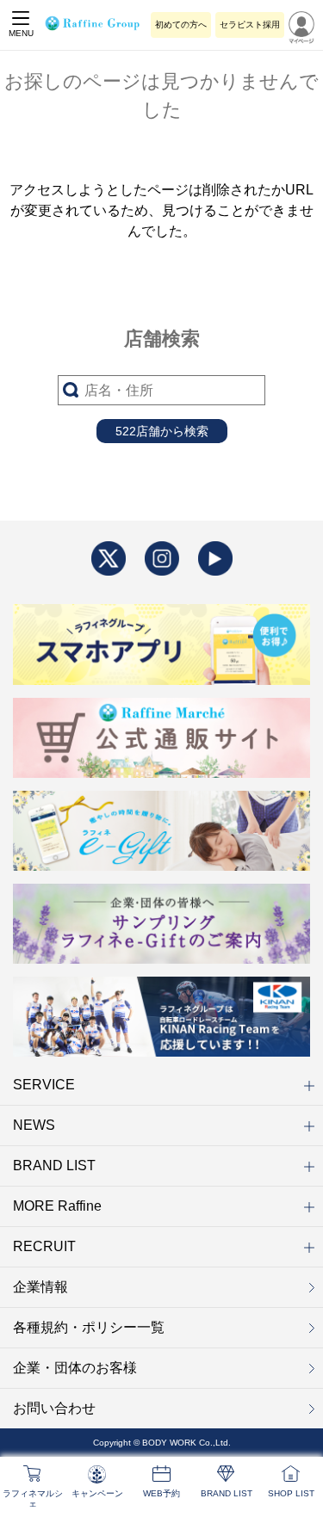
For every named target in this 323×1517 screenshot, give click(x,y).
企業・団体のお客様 (75, 1367)
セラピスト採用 (250, 24)
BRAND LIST (54, 1165)
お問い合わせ (54, 1408)
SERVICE (44, 1084)
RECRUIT (44, 1246)
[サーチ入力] (161, 390)
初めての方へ (181, 24)
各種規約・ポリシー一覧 (89, 1327)
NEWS (34, 1125)
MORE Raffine (57, 1206)
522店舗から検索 (161, 431)
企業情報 (40, 1287)
